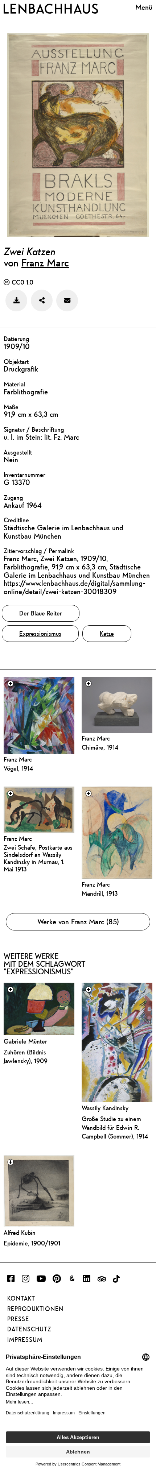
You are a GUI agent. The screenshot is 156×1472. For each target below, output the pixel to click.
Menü (143, 7)
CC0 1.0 (21, 282)
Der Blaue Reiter (40, 613)
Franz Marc (45, 262)
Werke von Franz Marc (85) (78, 921)
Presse (18, 1319)
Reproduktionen (35, 1309)
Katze (107, 633)
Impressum (24, 1339)
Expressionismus (40, 633)
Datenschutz (29, 1329)
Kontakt (21, 1298)
